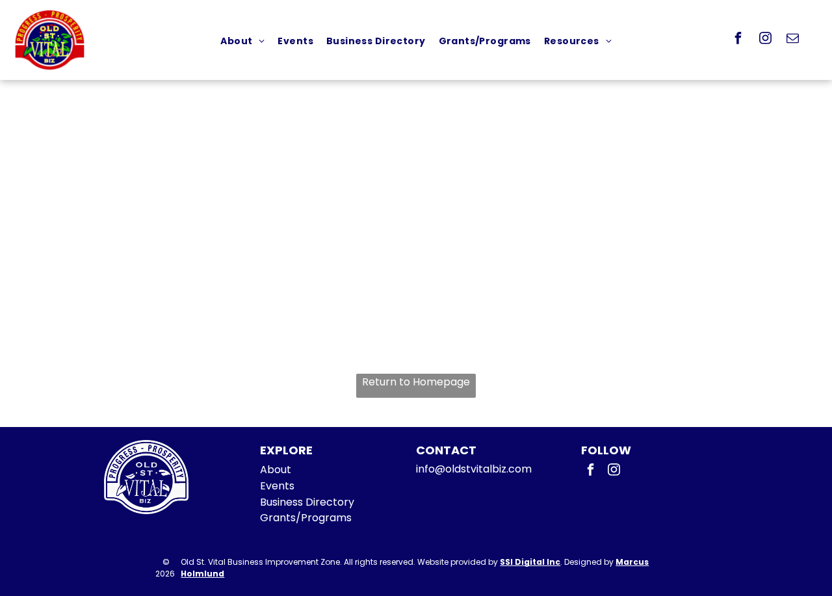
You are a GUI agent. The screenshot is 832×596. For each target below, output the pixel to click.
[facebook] (738, 40)
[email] (793, 40)
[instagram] (766, 40)
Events (277, 485)
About (275, 469)
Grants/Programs (306, 517)
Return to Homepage (416, 381)
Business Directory (307, 502)
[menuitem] (242, 41)
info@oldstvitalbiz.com (474, 468)
